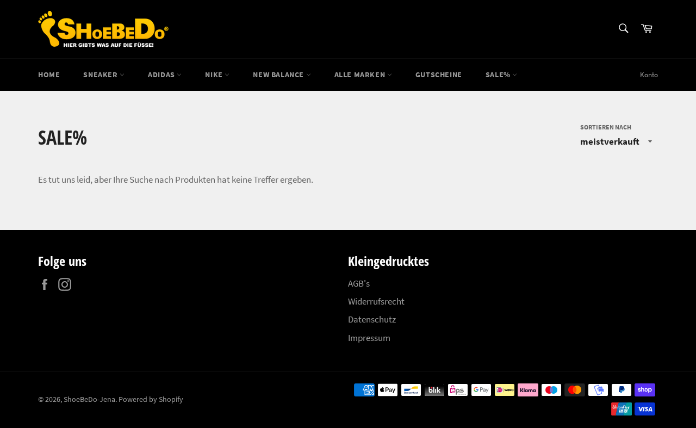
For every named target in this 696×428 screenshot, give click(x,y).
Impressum (369, 338)
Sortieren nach (605, 127)
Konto (649, 74)
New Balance (279, 74)
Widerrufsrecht (376, 301)
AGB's (359, 283)
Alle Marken (360, 74)
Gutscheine (438, 74)
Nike (215, 74)
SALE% (499, 74)
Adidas (162, 74)
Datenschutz (372, 319)
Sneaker (101, 74)
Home (49, 74)
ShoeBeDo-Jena (89, 399)
